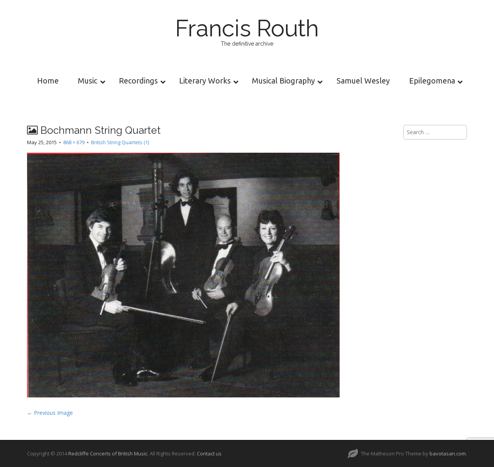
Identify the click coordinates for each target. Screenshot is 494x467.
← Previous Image (50, 412)
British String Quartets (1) (120, 142)
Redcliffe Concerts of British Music (107, 453)
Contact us (209, 453)
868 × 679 (74, 142)
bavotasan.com (448, 453)
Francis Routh (247, 28)
